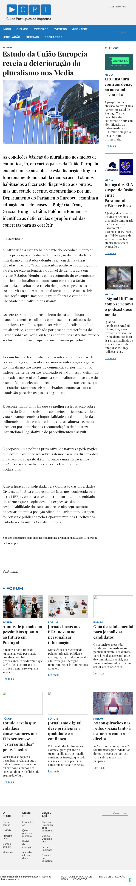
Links (64, 879)
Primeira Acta (7, 837)
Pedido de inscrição (27, 844)
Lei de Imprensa (47, 848)
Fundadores (27, 823)
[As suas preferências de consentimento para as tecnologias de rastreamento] (129, 879)
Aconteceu (80, 29)
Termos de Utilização (111, 876)
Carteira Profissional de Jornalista (47, 826)
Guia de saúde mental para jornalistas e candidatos (113, 632)
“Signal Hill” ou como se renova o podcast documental (119, 306)
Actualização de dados (27, 855)
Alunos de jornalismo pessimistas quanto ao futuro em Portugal (22, 634)
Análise (8, 537)
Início (7, 29)
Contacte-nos (118, 6)
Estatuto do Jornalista (47, 858)
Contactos (53, 37)
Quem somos (6, 823)
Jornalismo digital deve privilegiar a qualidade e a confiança (64, 730)
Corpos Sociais (7, 845)
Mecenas (32, 37)
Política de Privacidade (76, 876)
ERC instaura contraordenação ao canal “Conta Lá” (118, 86)
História (7, 830)
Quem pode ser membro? (27, 833)
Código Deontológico (47, 838)
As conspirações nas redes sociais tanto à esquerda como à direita (112, 730)
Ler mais (110, 146)
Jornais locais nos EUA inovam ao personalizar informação (64, 634)
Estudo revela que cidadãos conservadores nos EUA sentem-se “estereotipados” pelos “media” (20, 736)
